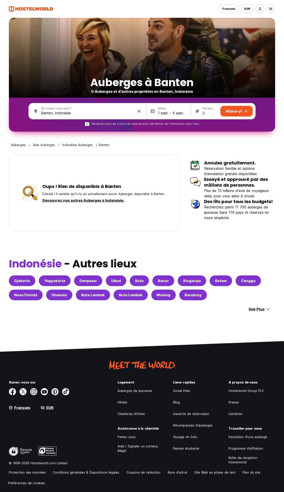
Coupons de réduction (143, 472)
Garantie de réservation (191, 414)
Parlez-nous (127, 437)
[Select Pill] (260, 8)
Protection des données (27, 472)
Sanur (163, 281)
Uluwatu (59, 295)
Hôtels (122, 402)
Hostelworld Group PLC (246, 391)
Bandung (193, 295)
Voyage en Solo (185, 437)
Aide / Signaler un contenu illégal (138, 448)
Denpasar (88, 281)
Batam (221, 281)
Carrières (235, 414)
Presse (234, 402)
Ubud (116, 281)
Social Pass (181, 391)
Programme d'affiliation (246, 448)
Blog (176, 402)
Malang (163, 295)
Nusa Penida (25, 295)
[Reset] (139, 111)
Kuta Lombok (93, 295)
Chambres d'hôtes (131, 414)
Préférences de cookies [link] (26, 483)
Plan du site (251, 472)
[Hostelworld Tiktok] (65, 391)
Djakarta (22, 281)
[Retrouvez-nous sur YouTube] (44, 391)
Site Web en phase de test (215, 472)
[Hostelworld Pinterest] (55, 391)
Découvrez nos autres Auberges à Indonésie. (83, 200)
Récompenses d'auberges (193, 425)
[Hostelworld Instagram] (33, 391)
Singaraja (192, 281)
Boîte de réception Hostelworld (243, 460)
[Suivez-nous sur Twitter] (23, 391)
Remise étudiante (186, 448)
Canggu (248, 281)
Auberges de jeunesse (135, 391)
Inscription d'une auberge (248, 437)
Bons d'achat (177, 472)
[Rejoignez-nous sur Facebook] (12, 391)
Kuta (139, 281)
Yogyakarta (54, 281)
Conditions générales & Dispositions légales (86, 472)
